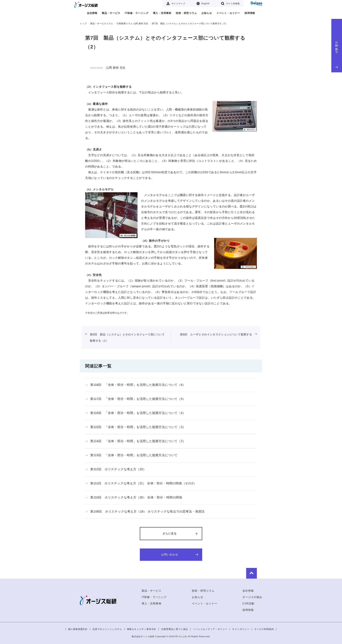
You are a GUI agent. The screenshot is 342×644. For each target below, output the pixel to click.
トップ (83, 23)
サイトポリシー (240, 629)
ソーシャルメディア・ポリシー (210, 629)
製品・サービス (111, 13)
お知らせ (206, 13)
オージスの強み (252, 597)
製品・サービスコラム (101, 23)
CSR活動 (248, 603)
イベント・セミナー (228, 13)
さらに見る (170, 533)
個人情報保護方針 (78, 629)
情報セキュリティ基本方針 (141, 629)
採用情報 (250, 13)
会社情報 (92, 13)
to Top (251, 573)
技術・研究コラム (186, 13)
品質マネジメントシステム (107, 629)
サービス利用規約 (264, 629)
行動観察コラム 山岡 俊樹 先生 (132, 23)
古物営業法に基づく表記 (174, 629)
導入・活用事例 (162, 13)
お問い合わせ (336, 45)
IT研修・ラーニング (137, 13)
